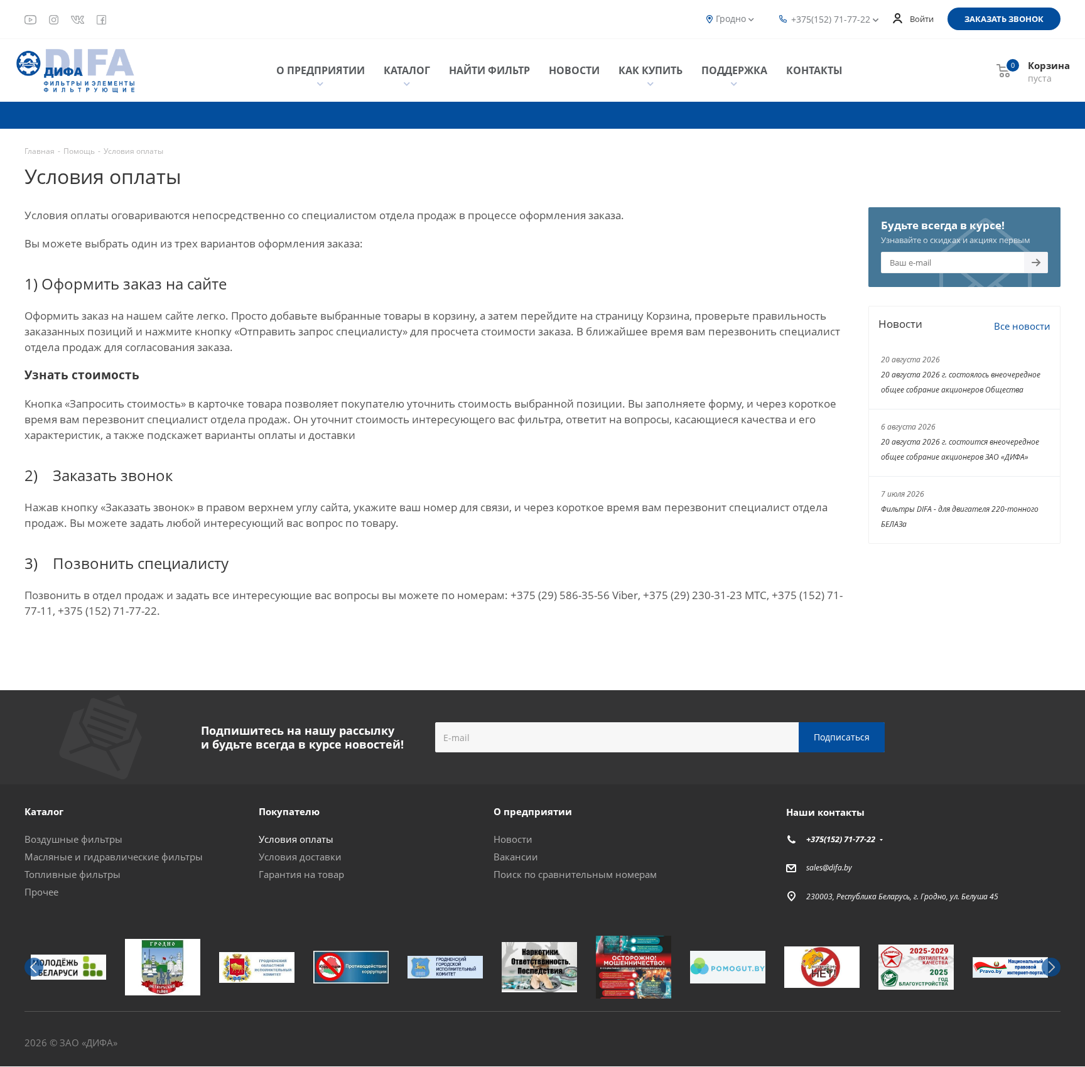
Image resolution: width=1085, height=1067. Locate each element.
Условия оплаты (296, 839)
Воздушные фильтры (73, 839)
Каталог (407, 70)
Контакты (814, 70)
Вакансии (516, 856)
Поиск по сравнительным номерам (575, 874)
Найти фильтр (489, 70)
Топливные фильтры (72, 874)
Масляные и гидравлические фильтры (113, 856)
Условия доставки (300, 856)
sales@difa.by (829, 867)
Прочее (41, 892)
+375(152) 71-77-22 (830, 19)
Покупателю (289, 811)
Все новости (1022, 326)
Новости (574, 70)
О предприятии (320, 70)
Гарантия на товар (301, 874)
